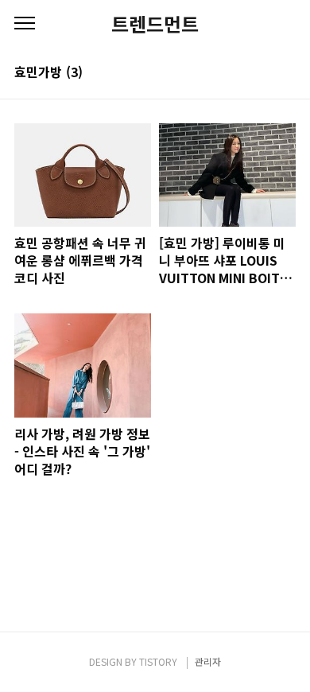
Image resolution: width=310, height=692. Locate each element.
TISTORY (158, 661)
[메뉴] (25, 24)
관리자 (208, 661)
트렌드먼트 (155, 24)
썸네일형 (263, 73)
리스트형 (286, 73)
